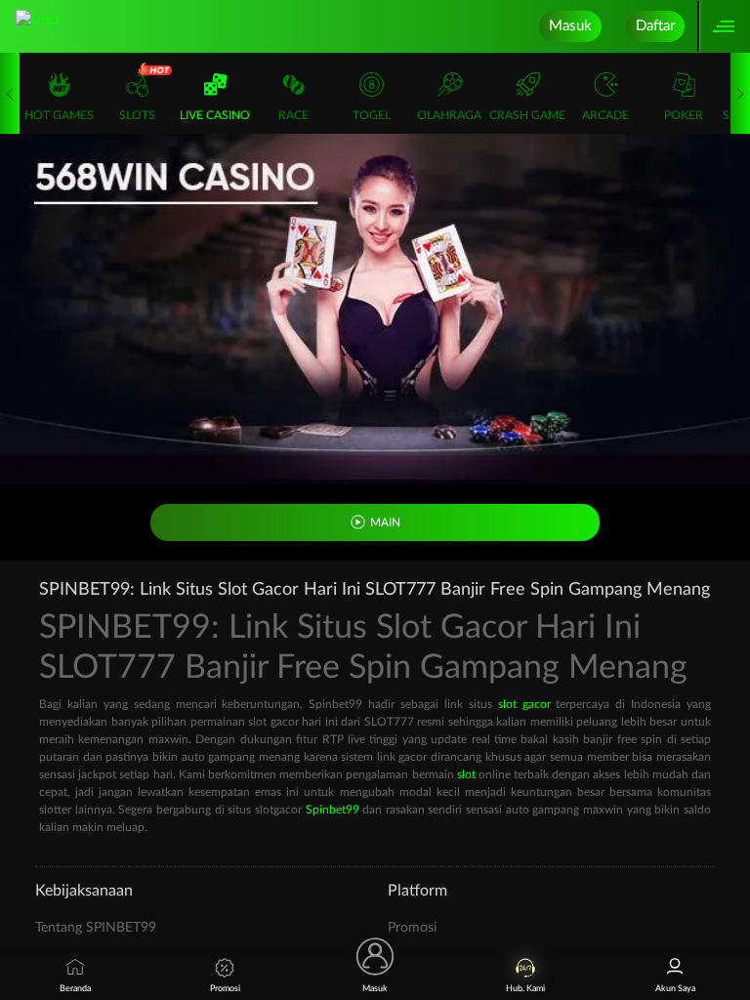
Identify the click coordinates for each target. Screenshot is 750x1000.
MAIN (385, 522)
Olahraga (449, 115)
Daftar (655, 26)
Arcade (605, 115)
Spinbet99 (332, 809)
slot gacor (524, 704)
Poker (683, 115)
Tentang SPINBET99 (95, 928)
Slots (137, 115)
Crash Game (527, 115)
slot (466, 774)
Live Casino (215, 115)
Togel (372, 115)
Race (293, 115)
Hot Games (59, 115)
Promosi (412, 928)
